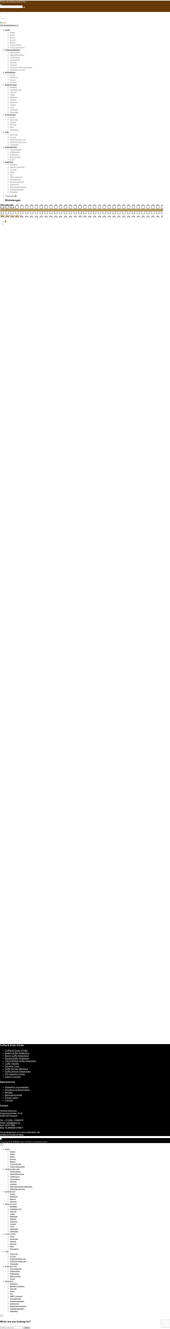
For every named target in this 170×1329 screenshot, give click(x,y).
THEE (7, 132)
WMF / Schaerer (16, 177)
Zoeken (26, 1328)
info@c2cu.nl (13, 1123)
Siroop (12, 160)
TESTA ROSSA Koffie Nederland (20, 1061)
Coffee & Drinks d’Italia (16, 1050)
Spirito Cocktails (13, 1076)
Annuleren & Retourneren (17, 1090)
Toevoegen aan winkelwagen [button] (16, 307)
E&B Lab (13, 125)
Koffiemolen (14, 184)
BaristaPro (14, 165)
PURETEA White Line (18, 142)
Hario (12, 127)
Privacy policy (11, 1097)
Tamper (13, 105)
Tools (12, 107)
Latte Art (13, 92)
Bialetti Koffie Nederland (17, 1053)
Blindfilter (13, 87)
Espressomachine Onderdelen (21, 67)
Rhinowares (14, 130)
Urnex (12, 172)
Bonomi (13, 40)
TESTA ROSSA (15, 45)
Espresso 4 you (12, 1066)
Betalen (9, 1092)
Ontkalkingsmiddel (17, 189)
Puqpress (13, 102)
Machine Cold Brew (17, 167)
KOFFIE (7, 30)
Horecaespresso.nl (9, 25)
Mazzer (13, 80)
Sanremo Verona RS (11, 323)
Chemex (13, 122)
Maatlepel (13, 97)
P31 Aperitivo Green (15, 1074)
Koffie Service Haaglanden (18, 1071)
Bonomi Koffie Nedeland (17, 1058)
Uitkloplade (14, 112)
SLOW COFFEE (10, 115)
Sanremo (13, 62)
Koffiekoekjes (15, 152)
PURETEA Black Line (18, 140)
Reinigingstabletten (17, 182)
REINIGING (9, 162)
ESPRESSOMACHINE (12, 50)
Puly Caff (13, 170)
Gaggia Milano (15, 52)
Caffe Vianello (12, 1063)
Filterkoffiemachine (17, 55)
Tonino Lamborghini (17, 47)
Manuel (12, 42)
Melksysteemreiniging (18, 187)
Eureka (12, 75)
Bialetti (12, 32)
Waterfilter (14, 192)
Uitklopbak (14, 110)
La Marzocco (15, 57)
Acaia (12, 117)
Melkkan (13, 100)
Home (2, 234)
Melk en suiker (15, 157)
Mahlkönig (14, 77)
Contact (9, 1100)
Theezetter (14, 145)
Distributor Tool (16, 90)
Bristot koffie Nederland (16, 1056)
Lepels (12, 95)
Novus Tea (14, 135)
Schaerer (13, 65)
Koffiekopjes (14, 155)
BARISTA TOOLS (11, 85)
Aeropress (14, 120)
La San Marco (15, 60)
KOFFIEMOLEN (10, 72)
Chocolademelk (16, 150)
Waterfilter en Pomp (17, 70)
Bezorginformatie (13, 1095)
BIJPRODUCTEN (11, 147)
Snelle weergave (10, 313)
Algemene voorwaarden (17, 1087)
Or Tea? (13, 137)
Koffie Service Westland (16, 1069)
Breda (12, 37)
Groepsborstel (15, 179)
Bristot (12, 35)
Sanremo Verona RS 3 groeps (59, 1027)
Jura (11, 174)
